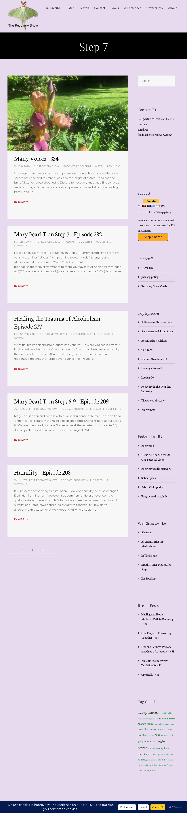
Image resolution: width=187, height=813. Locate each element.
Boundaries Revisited (154, 340)
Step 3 (150, 765)
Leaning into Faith (151, 368)
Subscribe (53, 7)
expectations (149, 735)
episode (170, 729)
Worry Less (148, 410)
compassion (143, 729)
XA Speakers (149, 578)
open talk (169, 754)
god (171, 735)
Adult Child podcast (153, 487)
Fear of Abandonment (154, 359)
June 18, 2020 (22, 166)
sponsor (170, 759)
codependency (159, 724)
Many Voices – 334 (36, 158)
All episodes (132, 7)
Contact (99, 7)
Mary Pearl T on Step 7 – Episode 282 (58, 234)
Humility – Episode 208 (42, 472)
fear (157, 734)
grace (140, 741)
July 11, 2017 (20, 409)
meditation (145, 754)
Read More (21, 201)
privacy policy (150, 277)
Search (84, 7)
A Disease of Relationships (156, 322)
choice (149, 723)
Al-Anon (146, 532)
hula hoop (151, 748)
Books (114, 7)
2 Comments (113, 409)
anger (150, 718)
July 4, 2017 (20, 480)
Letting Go (147, 377)
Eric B (141, 735)
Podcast (69, 166)
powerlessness (151, 759)
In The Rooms (149, 555)
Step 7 (166, 765)
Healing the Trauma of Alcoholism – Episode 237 (59, 322)
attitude (158, 718)
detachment (162, 729)
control (152, 729)
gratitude (147, 741)
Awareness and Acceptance (157, 331)
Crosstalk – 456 (150, 674)
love (166, 748)
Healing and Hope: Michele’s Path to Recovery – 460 (157, 618)
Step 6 (161, 765)
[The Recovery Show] (23, 16)
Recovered (147, 445)
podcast (142, 759)
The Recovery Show (46, 166)
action (159, 713)
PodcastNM (83, 166)
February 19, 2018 (24, 334)
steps (171, 765)
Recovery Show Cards (154, 286)
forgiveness (165, 735)
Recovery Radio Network (156, 468)
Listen (70, 7)
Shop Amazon (153, 237)
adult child (167, 713)
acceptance (147, 712)
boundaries (169, 718)
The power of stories (153, 400)
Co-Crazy (146, 350)
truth (154, 770)
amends (145, 718)
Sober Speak (148, 478)
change (142, 723)
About (172, 7)
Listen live (147, 268)
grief (154, 741)
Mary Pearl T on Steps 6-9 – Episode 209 (61, 401)
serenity (162, 759)
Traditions (142, 770)
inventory (159, 748)
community (169, 724)
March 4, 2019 (22, 241)
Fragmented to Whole (154, 496)
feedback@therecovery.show (155, 134)
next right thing (159, 754)
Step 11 (145, 765)
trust (149, 770)
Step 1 (140, 765)
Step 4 (156, 765)
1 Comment (113, 166)
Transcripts (154, 7)
